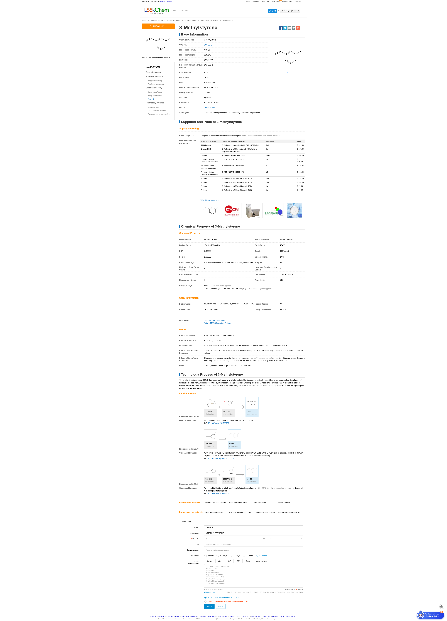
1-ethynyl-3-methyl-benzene (210, 446)
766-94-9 (208, 479)
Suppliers (232, 616)
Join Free (169, 1)
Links (177, 616)
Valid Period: (194, 556)
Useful (151, 99)
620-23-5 (226, 411)
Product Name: (193, 533)
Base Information (153, 72)
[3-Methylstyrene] (274, 210)
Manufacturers (212, 616)
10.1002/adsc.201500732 (218, 423)
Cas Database (255, 616)
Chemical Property (154, 88)
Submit (209, 607)
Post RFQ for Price (158, 26)
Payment (161, 616)
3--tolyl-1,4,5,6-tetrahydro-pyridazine (216, 502)
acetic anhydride (260, 502)
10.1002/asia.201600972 (218, 494)
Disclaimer (194, 616)
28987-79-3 (227, 479)
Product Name (290, 616)
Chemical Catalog (156, 20)
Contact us (169, 616)
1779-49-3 (209, 411)
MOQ (220, 561)
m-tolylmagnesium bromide (228, 481)
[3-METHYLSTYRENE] (211, 210)
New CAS (246, 616)
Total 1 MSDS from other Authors (217, 323)
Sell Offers (255, 1)
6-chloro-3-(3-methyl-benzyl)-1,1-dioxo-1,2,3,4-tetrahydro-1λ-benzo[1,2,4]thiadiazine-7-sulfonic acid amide (290, 512)
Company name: (193, 550)
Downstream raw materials (159, 114)
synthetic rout (153, 107)
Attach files (210, 592)
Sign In (162, 1)
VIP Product (223, 616)
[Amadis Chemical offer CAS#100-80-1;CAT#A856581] (253, 210)
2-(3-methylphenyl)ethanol (238, 502)
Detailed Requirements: (193, 562)
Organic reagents (190, 20)
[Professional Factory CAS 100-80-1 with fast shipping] (294, 210)
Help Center (185, 616)
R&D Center (276, 1)
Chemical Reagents (173, 20)
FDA (238, 561)
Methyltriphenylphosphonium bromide (210, 414)
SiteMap (203, 616)
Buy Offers (265, 1)
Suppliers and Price (154, 76)
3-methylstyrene (252, 414)
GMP (229, 561)
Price (248, 561)
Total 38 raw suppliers (209, 200)
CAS (238, 616)
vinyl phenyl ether (210, 481)
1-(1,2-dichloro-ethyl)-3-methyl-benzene (241, 512)
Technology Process (155, 103)
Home (248, 1)
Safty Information (155, 96)
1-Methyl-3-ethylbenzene (213, 512)
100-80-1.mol (209, 107)
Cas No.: (196, 528)
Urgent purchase (261, 561)
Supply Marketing (155, 81)
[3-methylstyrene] (232, 210)
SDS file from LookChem (214, 320)
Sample (209, 561)
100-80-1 (250, 411)
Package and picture (156, 84)
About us (153, 616)
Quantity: (195, 539)
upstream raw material (157, 111)
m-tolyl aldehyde (228, 414)
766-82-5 (208, 443)
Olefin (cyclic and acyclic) (209, 20)
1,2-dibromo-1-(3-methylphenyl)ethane (266, 512)
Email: (197, 544)
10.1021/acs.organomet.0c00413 (221, 458)
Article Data (266, 616)
